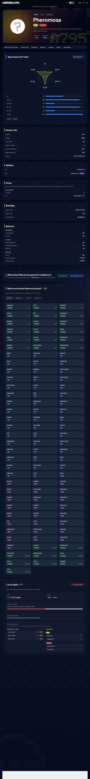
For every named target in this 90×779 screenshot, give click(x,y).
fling (34, 393)
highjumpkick (64, 345)
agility (62, 329)
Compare (78, 57)
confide (35, 545)
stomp (35, 329)
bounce (35, 337)
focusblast (63, 393)
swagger (63, 561)
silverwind (36, 441)
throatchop (37, 465)
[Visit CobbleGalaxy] (73, 2)
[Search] (67, 2)
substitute (10, 457)
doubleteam (64, 545)
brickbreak (63, 361)
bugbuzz (9, 345)
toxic (8, 569)
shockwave (63, 433)
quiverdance (37, 345)
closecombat (64, 369)
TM (29, 298)
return (62, 553)
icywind (35, 409)
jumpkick (63, 305)
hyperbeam (63, 401)
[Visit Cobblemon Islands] (70, 2)
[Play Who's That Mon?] (79, 2)
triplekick (10, 329)
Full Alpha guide (78, 584)
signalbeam (10, 441)
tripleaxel (10, 473)
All (9, 298)
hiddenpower (37, 553)
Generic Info (25, 47)
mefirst (9, 313)
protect (62, 425)
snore (35, 561)
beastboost (81, 169)
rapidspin (10, 305)
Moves (59, 47)
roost (35, 433)
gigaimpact (37, 401)
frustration (10, 553)
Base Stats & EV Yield (11, 47)
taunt (62, 457)
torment (62, 465)
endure (35, 385)
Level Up (19, 298)
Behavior (43, 47)
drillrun (35, 377)
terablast (10, 465)
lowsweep (36, 417)
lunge (8, 337)
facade (62, 385)
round (9, 561)
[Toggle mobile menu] (87, 2)
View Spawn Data (78, 276)
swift (35, 457)
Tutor (38, 298)
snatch (35, 449)
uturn (35, 473)
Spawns (51, 47)
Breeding (34, 47)
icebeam (9, 409)
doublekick (63, 321)
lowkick (35, 321)
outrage (9, 425)
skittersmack (64, 441)
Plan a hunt (64, 276)
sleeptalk (10, 449)
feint (35, 305)
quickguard (63, 313)
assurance (36, 353)
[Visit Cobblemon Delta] (72, 2)
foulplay (9, 401)
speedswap (63, 337)
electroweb (10, 385)
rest (8, 433)
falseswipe (10, 393)
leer (34, 313)
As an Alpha (67, 47)
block (8, 361)
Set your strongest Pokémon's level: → (21, 606)
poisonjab (36, 425)
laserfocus (63, 409)
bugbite (9, 321)
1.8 (83, 2)
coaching (10, 377)
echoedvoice (64, 377)
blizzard (62, 353)
